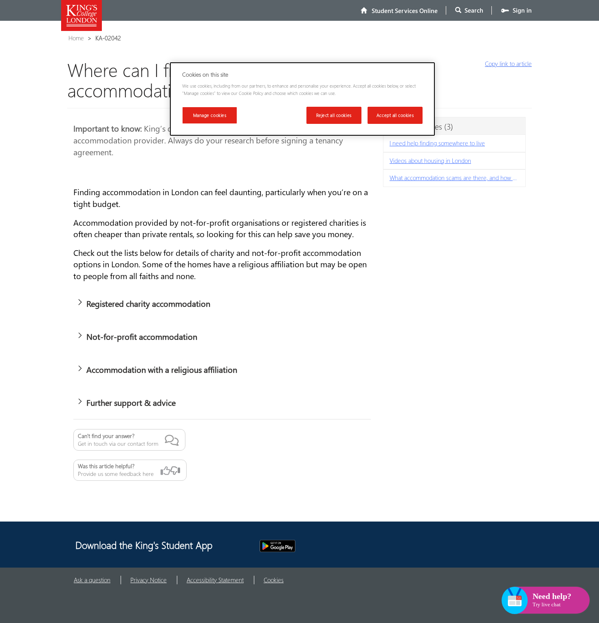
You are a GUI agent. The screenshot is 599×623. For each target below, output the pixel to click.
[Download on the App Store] (234, 546)
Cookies (274, 580)
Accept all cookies (395, 115)
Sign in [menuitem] (520, 10)
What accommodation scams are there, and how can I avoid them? (457, 178)
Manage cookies (210, 115)
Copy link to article (508, 63)
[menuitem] (399, 10)
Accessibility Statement (215, 580)
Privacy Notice (148, 580)
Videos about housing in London (430, 160)
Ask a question (92, 580)
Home (76, 38)
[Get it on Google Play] (277, 546)
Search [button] (472, 10)
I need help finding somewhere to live (437, 143)
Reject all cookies (334, 115)
